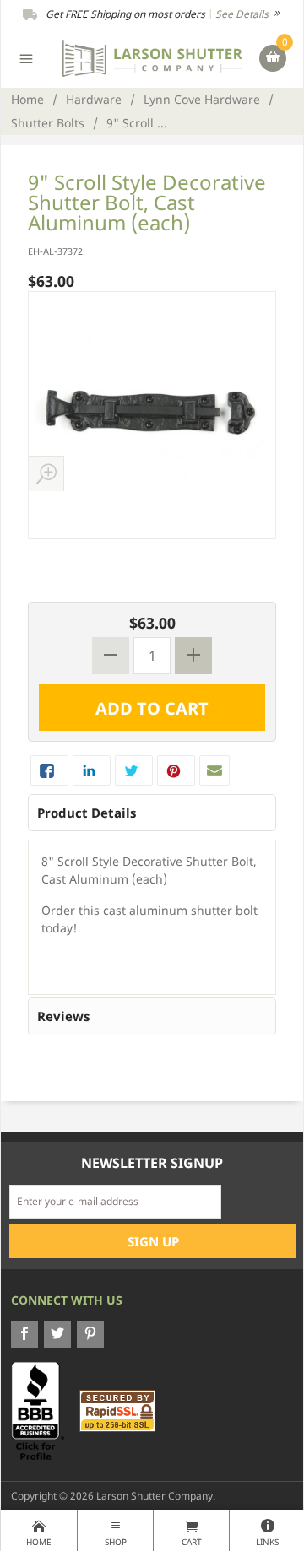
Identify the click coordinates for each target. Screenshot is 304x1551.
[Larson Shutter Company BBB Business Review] (44, 1409)
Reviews (63, 1016)
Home (27, 99)
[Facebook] (24, 1334)
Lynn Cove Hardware (202, 99)
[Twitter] (57, 1334)
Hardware (94, 99)
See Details (243, 14)
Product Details (86, 812)
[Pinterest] (90, 1334)
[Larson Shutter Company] (152, 57)
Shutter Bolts (47, 123)
